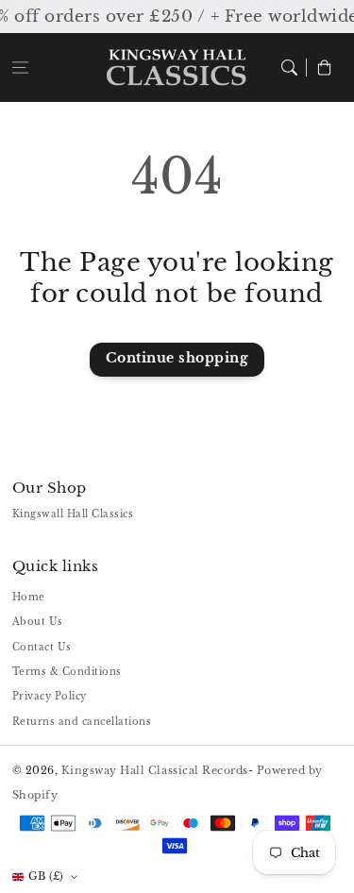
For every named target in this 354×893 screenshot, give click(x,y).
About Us (37, 621)
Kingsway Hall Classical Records (154, 770)
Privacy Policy (49, 696)
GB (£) (46, 876)
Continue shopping (177, 358)
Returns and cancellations (82, 722)
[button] (20, 67)
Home (28, 597)
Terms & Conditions (67, 672)
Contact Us (42, 647)
